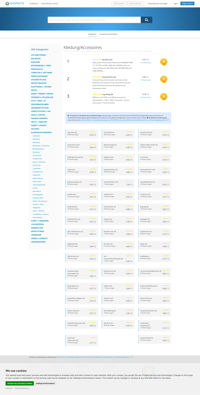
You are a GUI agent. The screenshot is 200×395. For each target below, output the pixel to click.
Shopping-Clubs (38, 198)
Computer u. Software (41, 72)
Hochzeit (35, 129)
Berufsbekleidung (38, 149)
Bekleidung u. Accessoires (41, 146)
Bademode (36, 139)
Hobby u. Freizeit (39, 125)
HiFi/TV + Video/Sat (39, 122)
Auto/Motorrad (38, 55)
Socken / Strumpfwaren (40, 201)
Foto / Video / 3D (38, 101)
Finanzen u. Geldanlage (42, 97)
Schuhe (35, 188)
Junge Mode (37, 168)
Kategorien (92, 34)
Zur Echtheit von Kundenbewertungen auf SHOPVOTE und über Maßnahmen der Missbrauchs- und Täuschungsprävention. (124, 120)
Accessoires (36, 136)
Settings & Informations (45, 383)
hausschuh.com (109, 77)
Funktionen (33, 3)
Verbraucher (119, 3)
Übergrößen (36, 207)
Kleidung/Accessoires (41, 132)
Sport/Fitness (37, 231)
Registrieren (187, 3)
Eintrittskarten (38, 83)
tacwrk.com (107, 59)
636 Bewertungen (145, 97)
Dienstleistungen (39, 76)
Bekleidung (36, 142)
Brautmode (36, 152)
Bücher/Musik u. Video (41, 65)
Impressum (9, 388)
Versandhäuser (37, 217)
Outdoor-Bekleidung (39, 185)
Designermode (37, 159)
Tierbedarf (36, 235)
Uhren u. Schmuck (38, 211)
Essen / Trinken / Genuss (42, 93)
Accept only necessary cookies (19, 383)
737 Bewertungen (145, 80)
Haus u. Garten (38, 115)
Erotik (34, 90)
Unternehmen (135, 3)
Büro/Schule (37, 69)
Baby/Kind (35, 62)
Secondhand (37, 191)
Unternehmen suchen (49, 3)
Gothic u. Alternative (39, 162)
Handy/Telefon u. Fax (40, 111)
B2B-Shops (36, 58)
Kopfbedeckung (38, 172)
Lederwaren (36, 175)
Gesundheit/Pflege (40, 108)
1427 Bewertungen (145, 62)
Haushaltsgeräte (39, 118)
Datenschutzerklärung (22, 388)
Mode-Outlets (37, 181)
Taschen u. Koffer (38, 204)
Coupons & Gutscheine (108, 34)
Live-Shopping (37, 224)
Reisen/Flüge (37, 228)
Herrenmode (37, 165)
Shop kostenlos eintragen (158, 3)
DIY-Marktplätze (38, 79)
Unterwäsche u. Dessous (40, 214)
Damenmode (37, 155)
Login (175, 3)
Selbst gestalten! (38, 195)
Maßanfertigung (38, 178)
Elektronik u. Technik (41, 87)
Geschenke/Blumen (40, 104)
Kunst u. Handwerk (40, 221)
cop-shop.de (107, 94)
